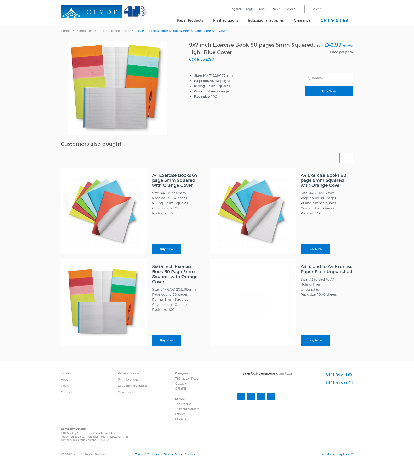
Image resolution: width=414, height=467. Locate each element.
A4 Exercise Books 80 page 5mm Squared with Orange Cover (323, 180)
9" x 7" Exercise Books (114, 31)
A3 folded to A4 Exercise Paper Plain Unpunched (326, 269)
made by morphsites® (337, 454)
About (263, 9)
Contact (291, 9)
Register (235, 9)
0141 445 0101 (339, 382)
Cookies (190, 454)
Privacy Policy (173, 454)
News (276, 9)
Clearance (302, 20)
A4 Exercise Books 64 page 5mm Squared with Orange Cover (174, 180)
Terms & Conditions (148, 454)
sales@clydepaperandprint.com (269, 373)
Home (65, 31)
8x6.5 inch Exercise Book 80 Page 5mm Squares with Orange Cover (175, 274)
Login (250, 9)
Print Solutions (225, 20)
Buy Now (329, 91)
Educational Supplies (266, 20)
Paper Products (190, 20)
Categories (84, 31)
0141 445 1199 (334, 20)
